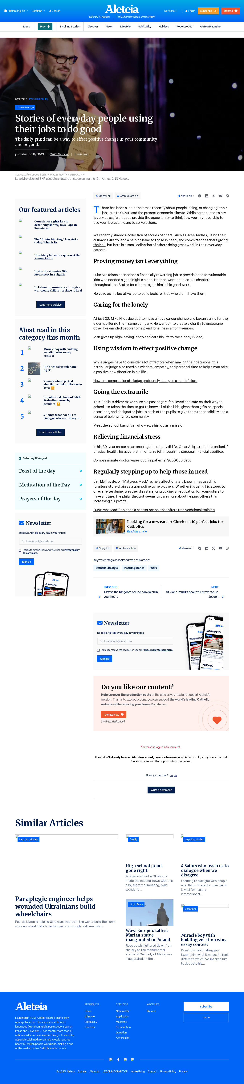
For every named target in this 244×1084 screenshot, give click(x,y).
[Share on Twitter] (213, 195)
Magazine (121, 1022)
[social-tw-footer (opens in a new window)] (125, 1060)
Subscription (123, 1027)
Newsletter (122, 1011)
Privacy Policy (168, 1071)
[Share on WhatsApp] (227, 195)
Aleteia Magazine (210, 26)
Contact (152, 1071)
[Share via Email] (220, 195)
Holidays (164, 26)
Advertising (122, 1038)
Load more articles (50, 304)
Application (122, 1016)
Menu (26, 26)
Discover (92, 26)
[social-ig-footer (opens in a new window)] (133, 1060)
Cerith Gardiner (59, 154)
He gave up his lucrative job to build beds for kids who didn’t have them (149, 293)
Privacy (183, 1071)
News (109, 26)
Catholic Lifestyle (107, 568)
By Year (151, 1011)
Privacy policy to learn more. (158, 650)
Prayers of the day (40, 499)
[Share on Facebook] (199, 195)
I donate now (111, 714)
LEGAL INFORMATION (115, 1071)
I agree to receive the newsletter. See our (137, 650)
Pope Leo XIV (184, 26)
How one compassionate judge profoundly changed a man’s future (145, 381)
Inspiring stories (134, 568)
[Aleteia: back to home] (122, 8)
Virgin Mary (136, 904)
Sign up (104, 658)
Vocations (191, 909)
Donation (121, 1032)
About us (94, 1071)
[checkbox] (98, 650)
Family (133, 839)
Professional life (38, 99)
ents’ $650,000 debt (174, 460)
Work (153, 568)
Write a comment (161, 790)
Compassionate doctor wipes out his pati (125, 460)
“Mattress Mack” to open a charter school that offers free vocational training (154, 510)
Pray (43, 26)
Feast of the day (37, 471)
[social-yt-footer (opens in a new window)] (111, 1060)
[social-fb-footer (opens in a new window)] (118, 1060)
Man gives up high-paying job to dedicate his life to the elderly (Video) (148, 337)
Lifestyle (125, 26)
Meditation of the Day (44, 485)
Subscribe (206, 11)
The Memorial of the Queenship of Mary (135, 17)
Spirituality (144, 26)
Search (56, 11)
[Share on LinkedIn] (206, 195)
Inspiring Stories (70, 26)
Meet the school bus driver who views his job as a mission (138, 425)
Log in (191, 11)
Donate (228, 11)
